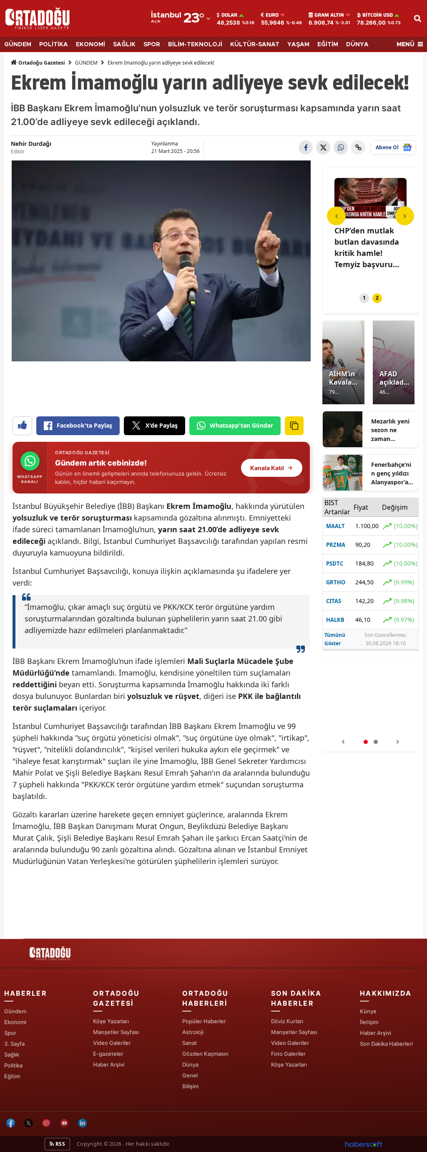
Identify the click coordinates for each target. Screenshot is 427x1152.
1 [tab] (364, 297)
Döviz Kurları (287, 1021)
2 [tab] (377, 297)
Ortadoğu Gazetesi (41, 62)
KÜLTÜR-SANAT (254, 45)
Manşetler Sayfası (116, 1032)
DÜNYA (357, 45)
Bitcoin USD (377, 15)
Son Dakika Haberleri (386, 1044)
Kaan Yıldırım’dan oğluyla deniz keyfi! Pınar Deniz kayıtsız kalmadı (370, 725)
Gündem (15, 1011)
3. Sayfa (14, 1044)
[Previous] (336, 215)
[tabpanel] (370, 230)
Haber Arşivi (108, 1064)
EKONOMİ (90, 45)
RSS (59, 1143)
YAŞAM (298, 45)
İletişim (369, 1022)
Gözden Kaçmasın (205, 1054)
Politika (13, 1065)
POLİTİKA (53, 45)
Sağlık (11, 1054)
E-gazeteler (108, 1054)
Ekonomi (15, 1022)
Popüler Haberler (204, 1021)
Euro (272, 15)
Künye (368, 1011)
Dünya (190, 1064)
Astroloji (192, 1032)
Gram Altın (329, 15)
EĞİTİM (327, 45)
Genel (190, 1075)
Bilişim (190, 1086)
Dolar (229, 15)
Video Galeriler (112, 1043)
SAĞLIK (124, 45)
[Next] (404, 215)
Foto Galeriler (288, 1054)
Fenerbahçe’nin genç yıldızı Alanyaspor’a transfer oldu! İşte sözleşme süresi (391, 473)
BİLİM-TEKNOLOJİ (195, 45)
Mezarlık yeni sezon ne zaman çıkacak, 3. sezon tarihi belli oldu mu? (391, 430)
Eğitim (12, 1076)
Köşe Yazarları (111, 1021)
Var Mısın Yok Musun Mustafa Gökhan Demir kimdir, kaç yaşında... (364, 252)
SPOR (151, 45)
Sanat (189, 1043)
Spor (10, 1033)
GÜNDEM (17, 45)
